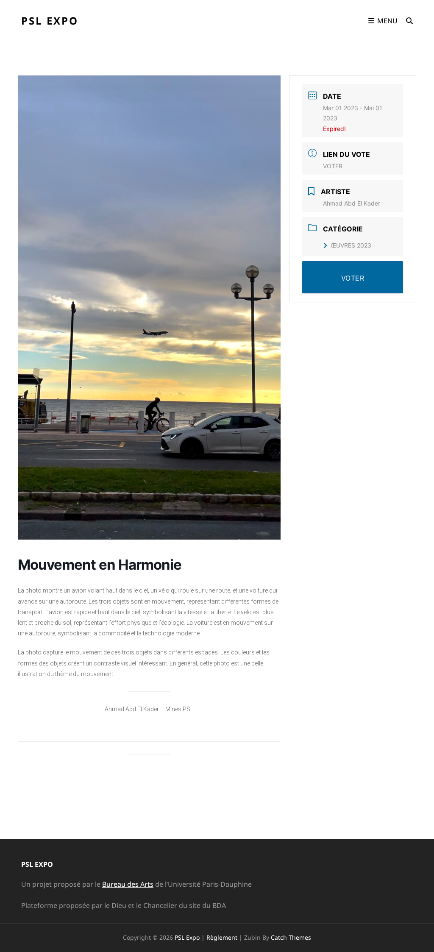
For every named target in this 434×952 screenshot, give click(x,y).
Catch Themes (291, 937)
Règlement (221, 937)
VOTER (332, 166)
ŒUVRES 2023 (351, 245)
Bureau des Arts (127, 884)
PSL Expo (49, 21)
